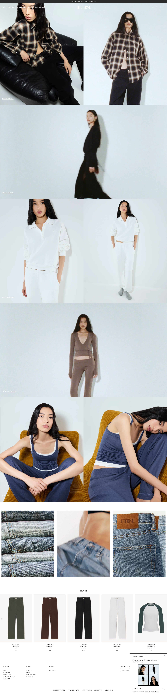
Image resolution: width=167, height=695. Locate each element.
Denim (36, 7)
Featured (42, 7)
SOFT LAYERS (5, 496)
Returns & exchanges (9, 676)
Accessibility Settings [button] (59, 690)
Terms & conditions (73, 690)
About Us (28, 670)
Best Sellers (11, 7)
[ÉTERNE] (83, 7)
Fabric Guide (29, 676)
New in (4, 7)
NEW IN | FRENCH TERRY (8, 297)
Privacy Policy (148, 691)
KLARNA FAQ (6, 678)
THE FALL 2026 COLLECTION (9, 391)
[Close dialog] (164, 655)
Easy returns (7, 674)
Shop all (30, 7)
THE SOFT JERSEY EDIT (7, 192)
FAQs (4, 670)
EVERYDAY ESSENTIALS (7, 98)
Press (28, 672)
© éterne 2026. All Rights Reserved (92, 690)
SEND (162, 688)
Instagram (52, 670)
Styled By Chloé (21, 7)
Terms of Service (155, 691)
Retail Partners (30, 674)
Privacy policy (109, 690)
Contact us (6, 672)
